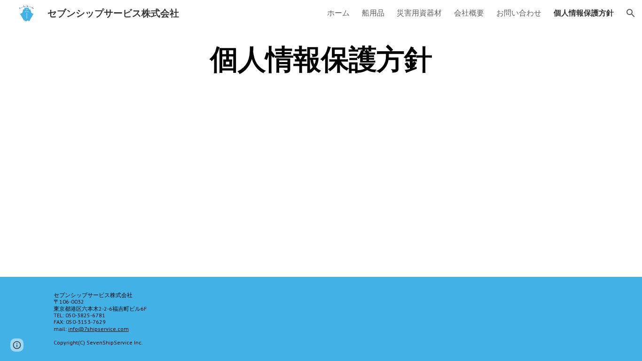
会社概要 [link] (469, 12)
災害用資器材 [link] (419, 12)
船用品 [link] (373, 12)
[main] (321, 58)
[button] (630, 13)
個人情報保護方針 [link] (584, 12)
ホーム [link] (338, 12)
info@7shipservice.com (98, 328)
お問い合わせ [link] (518, 12)
